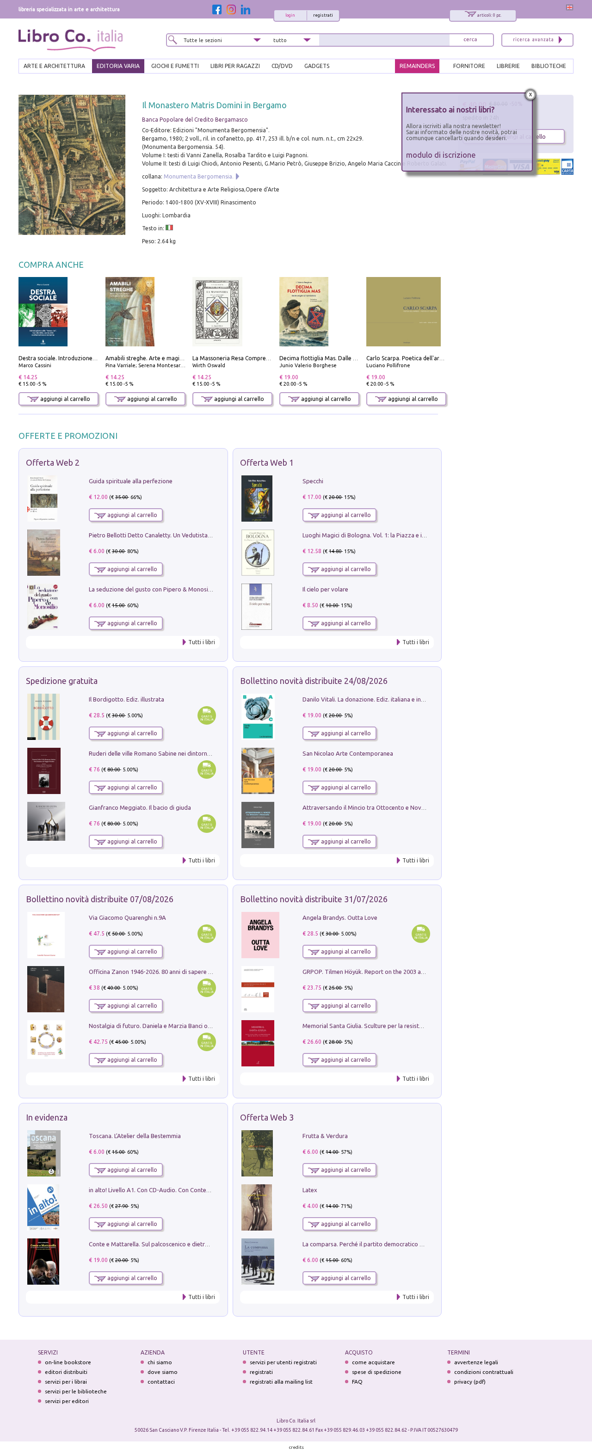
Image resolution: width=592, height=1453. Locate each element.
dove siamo (163, 1372)
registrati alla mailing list (281, 1382)
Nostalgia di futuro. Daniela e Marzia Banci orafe (154, 1025)
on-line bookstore (68, 1362)
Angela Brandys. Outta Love (339, 917)
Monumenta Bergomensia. (199, 176)
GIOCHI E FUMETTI (175, 66)
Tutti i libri (201, 642)
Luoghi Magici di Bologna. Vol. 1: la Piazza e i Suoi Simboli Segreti (390, 535)
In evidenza (47, 1117)
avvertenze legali (476, 1362)
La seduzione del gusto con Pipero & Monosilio (152, 589)
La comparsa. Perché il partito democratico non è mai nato (380, 1244)
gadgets (316, 66)
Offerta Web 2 (53, 462)
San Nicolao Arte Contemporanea (347, 753)
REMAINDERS (417, 66)
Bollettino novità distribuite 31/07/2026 (314, 899)
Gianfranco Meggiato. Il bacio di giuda (140, 807)
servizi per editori (67, 1401)
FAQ (357, 1382)
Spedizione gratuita (62, 680)
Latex (309, 1190)
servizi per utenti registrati (283, 1362)
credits (296, 1447)
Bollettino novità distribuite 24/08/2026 (314, 680)
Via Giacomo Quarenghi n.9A (127, 917)
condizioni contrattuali (483, 1372)
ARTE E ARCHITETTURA (54, 66)
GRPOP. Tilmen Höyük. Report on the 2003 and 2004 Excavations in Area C (401, 971)
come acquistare (373, 1362)
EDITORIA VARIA (118, 66)
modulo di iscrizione (441, 154)
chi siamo (160, 1362)
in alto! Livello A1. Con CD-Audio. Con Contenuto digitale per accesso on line (191, 1190)
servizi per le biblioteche (76, 1391)
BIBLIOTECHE (548, 66)
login (290, 15)
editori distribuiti (66, 1372)
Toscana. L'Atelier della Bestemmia (135, 1136)
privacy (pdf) (470, 1382)
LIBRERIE (508, 66)
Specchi (312, 481)
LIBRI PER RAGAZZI (235, 66)
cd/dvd (282, 66)
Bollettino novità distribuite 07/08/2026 (99, 899)
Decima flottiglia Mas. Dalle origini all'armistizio (342, 358)
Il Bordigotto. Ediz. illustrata (126, 699)
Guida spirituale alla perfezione (131, 481)
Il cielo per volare (325, 589)
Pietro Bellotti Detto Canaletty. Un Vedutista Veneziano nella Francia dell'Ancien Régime (206, 535)
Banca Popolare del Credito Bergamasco (195, 120)
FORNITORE (469, 66)
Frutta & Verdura (325, 1136)
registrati (323, 15)
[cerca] (470, 40)
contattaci (161, 1382)
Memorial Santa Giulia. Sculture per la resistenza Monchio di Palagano (396, 1025)
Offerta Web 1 (267, 462)
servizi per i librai (66, 1382)
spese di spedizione (376, 1372)
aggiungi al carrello (64, 399)
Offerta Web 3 (267, 1117)
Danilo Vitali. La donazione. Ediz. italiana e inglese (368, 699)
